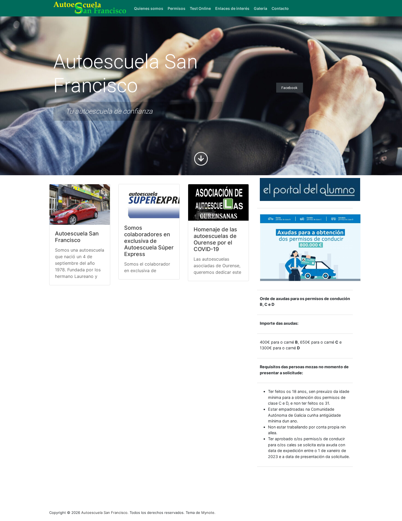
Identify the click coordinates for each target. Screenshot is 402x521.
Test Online (200, 8)
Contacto (280, 8)
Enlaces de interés (232, 8)
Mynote (207, 512)
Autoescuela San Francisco (77, 236)
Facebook (289, 87)
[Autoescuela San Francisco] (79, 204)
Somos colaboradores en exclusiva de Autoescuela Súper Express (149, 240)
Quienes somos (148, 8)
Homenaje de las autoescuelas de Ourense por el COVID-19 (215, 239)
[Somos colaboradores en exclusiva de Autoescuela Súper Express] (149, 201)
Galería (260, 8)
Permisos (176, 8)
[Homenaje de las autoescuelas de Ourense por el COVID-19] (218, 202)
